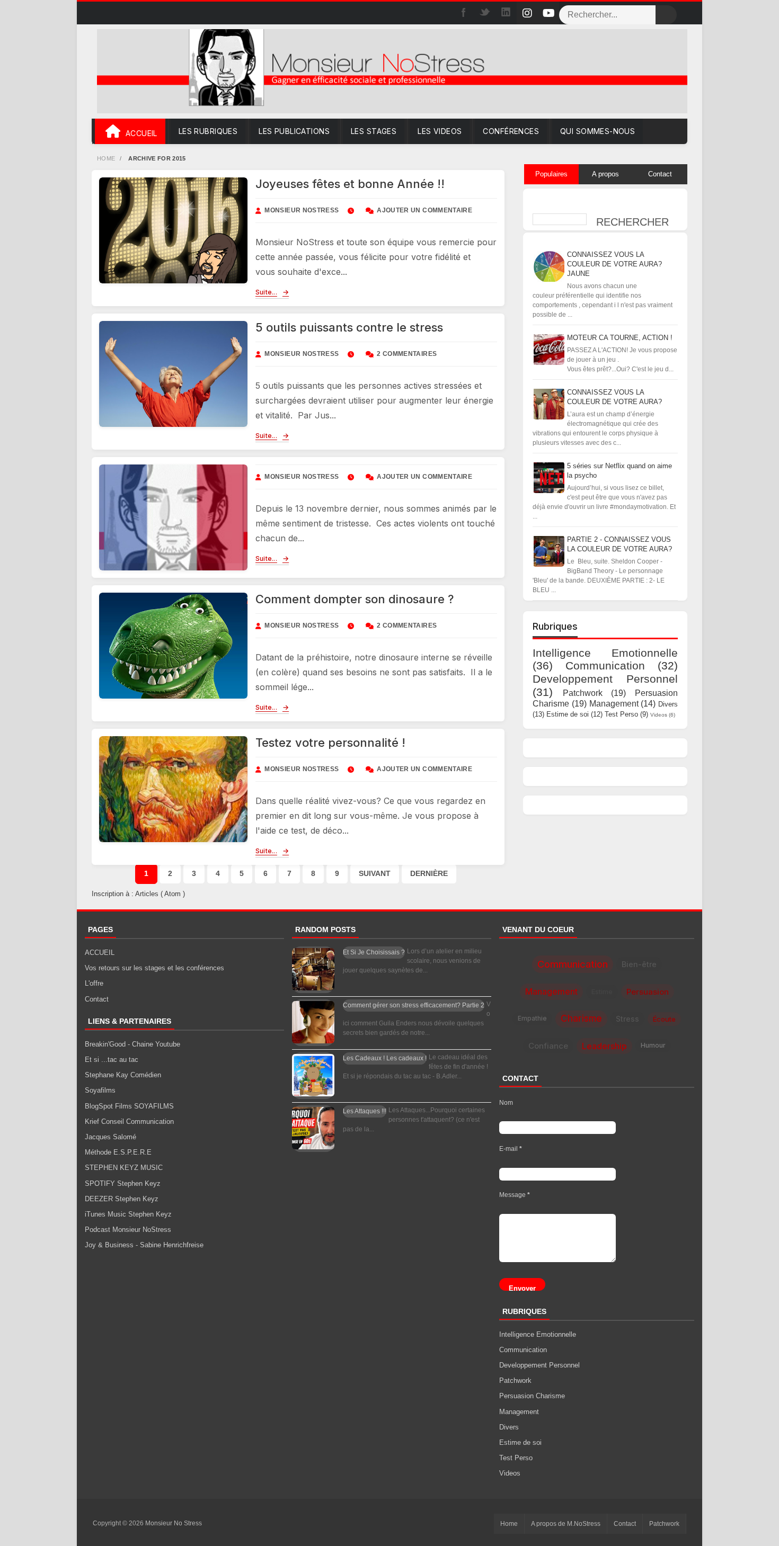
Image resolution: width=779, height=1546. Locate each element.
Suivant (375, 873)
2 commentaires (407, 354)
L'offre (94, 983)
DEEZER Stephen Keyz (121, 1199)
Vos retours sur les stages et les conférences (154, 968)
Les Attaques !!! (364, 1111)
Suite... (266, 292)
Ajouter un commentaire (424, 210)
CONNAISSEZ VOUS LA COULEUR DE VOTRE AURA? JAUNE (614, 263)
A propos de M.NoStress (565, 1523)
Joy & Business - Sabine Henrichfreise (144, 1245)
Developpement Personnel (605, 679)
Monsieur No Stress (173, 1523)
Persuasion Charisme (532, 1396)
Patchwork (583, 693)
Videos (658, 714)
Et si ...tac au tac (111, 1060)
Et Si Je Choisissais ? (374, 952)
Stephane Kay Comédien (123, 1075)
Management (614, 703)
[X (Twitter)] (484, 13)
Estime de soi (567, 714)
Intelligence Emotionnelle (605, 652)
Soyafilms (100, 1090)
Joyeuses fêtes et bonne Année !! (350, 184)
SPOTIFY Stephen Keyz (123, 1183)
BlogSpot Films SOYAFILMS (129, 1106)
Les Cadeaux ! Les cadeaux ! (385, 1058)
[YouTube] (548, 13)
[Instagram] (527, 13)
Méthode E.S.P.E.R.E (118, 1152)
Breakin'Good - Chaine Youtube (132, 1044)
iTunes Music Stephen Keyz (128, 1214)
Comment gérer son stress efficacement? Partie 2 (413, 1005)
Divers (668, 704)
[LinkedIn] (506, 13)
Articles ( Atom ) (160, 894)
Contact (97, 999)
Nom (506, 1102)
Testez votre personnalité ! (330, 742)
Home (107, 158)
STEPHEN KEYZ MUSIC (124, 1168)
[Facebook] (463, 13)
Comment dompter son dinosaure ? (354, 599)
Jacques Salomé (110, 1137)
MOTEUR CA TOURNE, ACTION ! (619, 337)
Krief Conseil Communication (129, 1121)
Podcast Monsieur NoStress (128, 1230)
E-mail (510, 1148)
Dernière (429, 873)
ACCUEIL (99, 953)
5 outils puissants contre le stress (349, 327)
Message (514, 1195)
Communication (605, 665)
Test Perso (621, 714)
